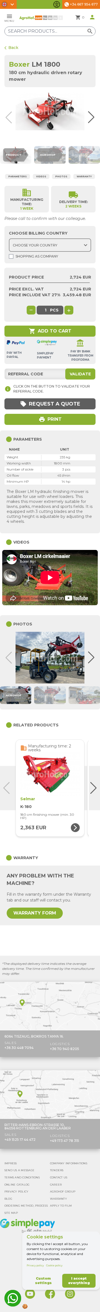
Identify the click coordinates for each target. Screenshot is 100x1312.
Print (50, 419)
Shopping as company (37, 256)
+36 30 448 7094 (19, 1048)
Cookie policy (54, 1265)
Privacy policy (35, 1265)
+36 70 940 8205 (64, 1049)
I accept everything (79, 1280)
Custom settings (43, 1280)
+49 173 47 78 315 (64, 1141)
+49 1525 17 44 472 (20, 1139)
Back (11, 47)
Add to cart (50, 331)
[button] (95, 117)
